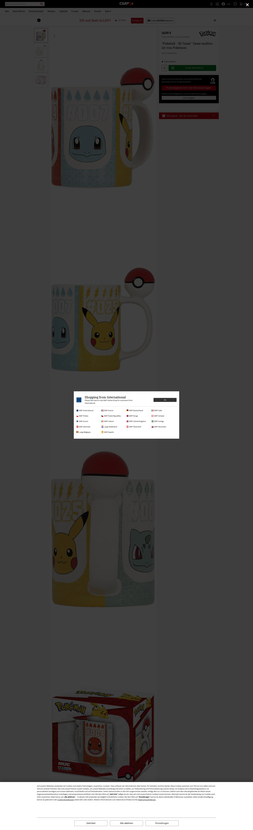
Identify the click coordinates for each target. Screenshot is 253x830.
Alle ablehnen (126, 823)
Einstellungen (162, 823)
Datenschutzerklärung (146, 799)
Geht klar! (90, 823)
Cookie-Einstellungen (66, 799)
